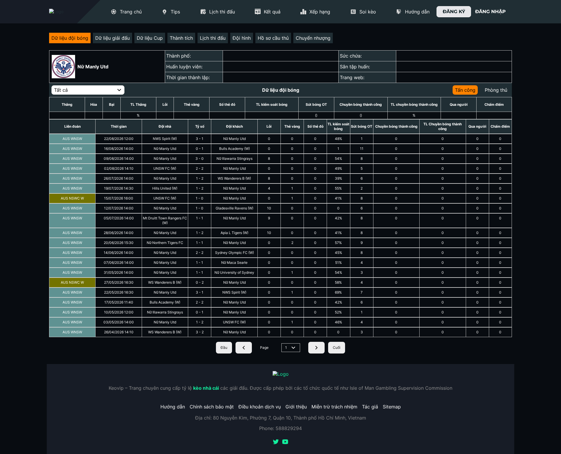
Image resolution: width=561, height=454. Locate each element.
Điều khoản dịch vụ (259, 407)
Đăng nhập (490, 11)
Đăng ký (454, 11)
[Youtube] (285, 442)
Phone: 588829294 (280, 428)
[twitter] (275, 442)
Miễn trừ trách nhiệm (334, 407)
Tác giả (370, 407)
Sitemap (392, 407)
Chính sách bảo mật (212, 407)
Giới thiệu (296, 407)
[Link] (66, 12)
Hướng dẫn (172, 407)
